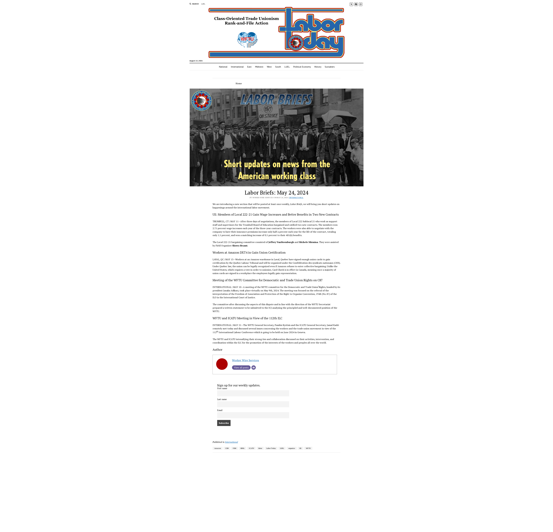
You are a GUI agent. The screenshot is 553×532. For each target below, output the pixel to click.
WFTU (308, 448)
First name (222, 388)
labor (260, 448)
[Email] (253, 367)
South (278, 66)
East (249, 66)
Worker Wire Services (245, 360)
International (237, 66)
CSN (227, 448)
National (223, 66)
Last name (222, 399)
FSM (234, 448)
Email (219, 410)
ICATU (251, 448)
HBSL (242, 448)
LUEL (203, 4)
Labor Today (271, 448)
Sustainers (330, 66)
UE (300, 448)
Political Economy (302, 66)
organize (291, 448)
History (317, 66)
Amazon (217, 448)
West (269, 66)
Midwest (259, 66)
